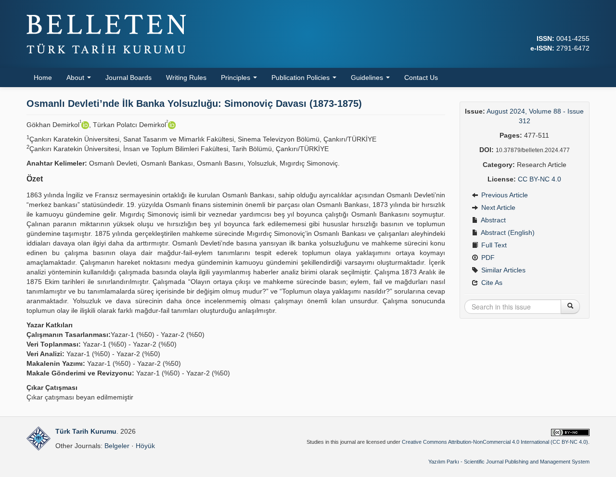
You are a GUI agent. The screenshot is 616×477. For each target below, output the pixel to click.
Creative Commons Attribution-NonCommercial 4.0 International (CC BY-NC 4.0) (495, 442)
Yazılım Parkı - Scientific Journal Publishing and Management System (509, 461)
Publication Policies (301, 77)
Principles (236, 77)
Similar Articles (502, 270)
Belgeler (116, 446)
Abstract (492, 220)
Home (43, 77)
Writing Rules (186, 77)
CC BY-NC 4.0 (539, 179)
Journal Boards (128, 77)
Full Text (493, 245)
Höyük (145, 446)
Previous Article (503, 195)
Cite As (490, 282)
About (76, 77)
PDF (487, 257)
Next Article (497, 207)
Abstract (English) (507, 232)
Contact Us (421, 77)
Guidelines (368, 77)
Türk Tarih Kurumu (85, 431)
